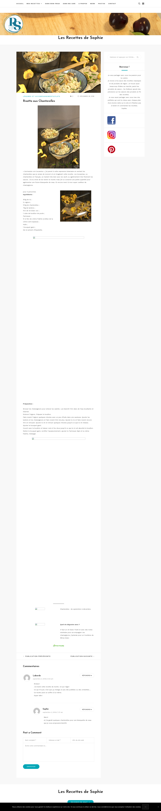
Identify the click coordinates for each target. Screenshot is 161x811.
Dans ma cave (69, 3)
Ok (145, 807)
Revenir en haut (79, 802)
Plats (57, 96)
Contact (112, 3)
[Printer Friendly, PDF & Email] (58, 645)
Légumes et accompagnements (38, 96)
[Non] (158, 807)
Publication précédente (38, 656)
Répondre (86, 675)
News (92, 3)
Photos (101, 3)
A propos (83, 3)
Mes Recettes (33, 3)
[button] (139, 3)
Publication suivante (82, 656)
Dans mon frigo (52, 3)
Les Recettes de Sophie (80, 38)
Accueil (20, 3)
